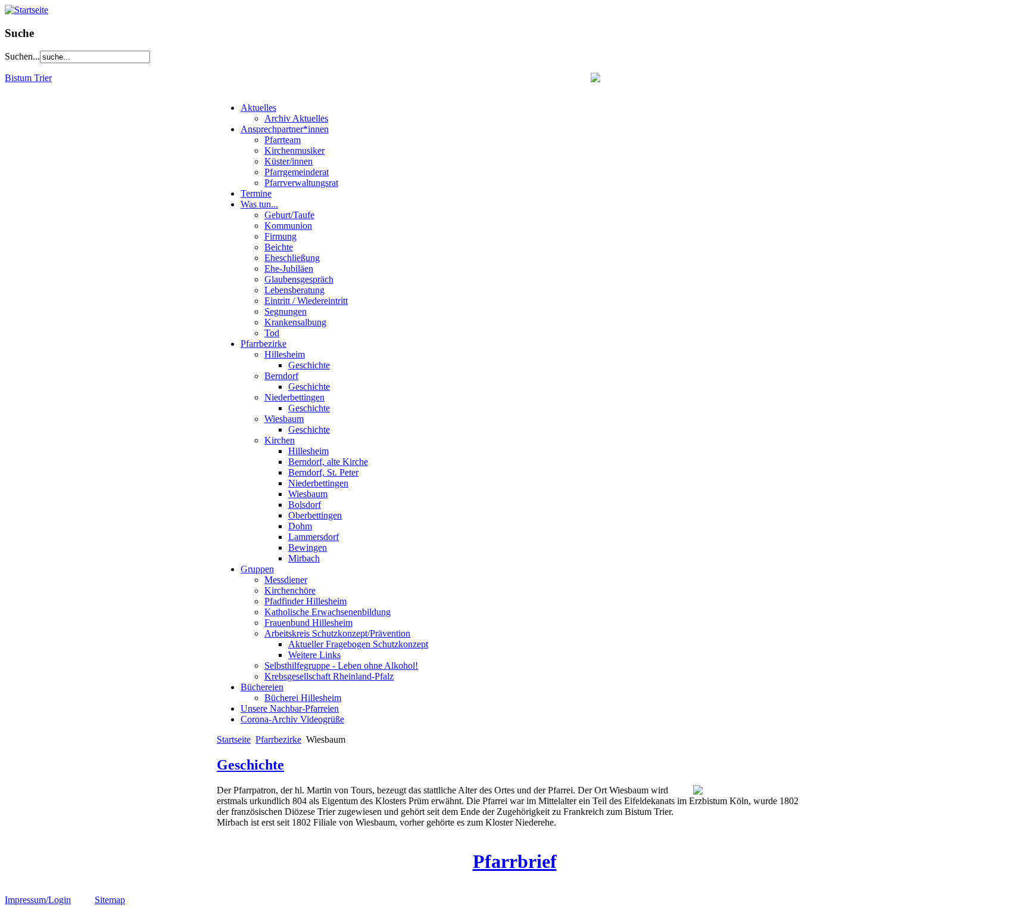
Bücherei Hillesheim (302, 698)
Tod (271, 333)
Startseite (234, 739)
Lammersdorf (313, 537)
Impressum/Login (38, 900)
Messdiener (285, 580)
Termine (256, 193)
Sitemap (110, 900)
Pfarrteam (282, 140)
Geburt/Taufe (289, 215)
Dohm (300, 526)
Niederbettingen (294, 397)
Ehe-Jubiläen (288, 268)
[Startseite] (26, 10)
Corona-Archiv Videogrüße (292, 719)
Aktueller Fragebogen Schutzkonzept (358, 644)
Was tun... (259, 204)
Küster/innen (288, 161)
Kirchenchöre (290, 590)
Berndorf (281, 376)
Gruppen (257, 569)
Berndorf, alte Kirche (328, 462)
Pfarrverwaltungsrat (301, 183)
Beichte (278, 247)
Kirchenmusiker (294, 150)
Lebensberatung (294, 290)
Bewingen (307, 547)
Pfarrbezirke (263, 344)
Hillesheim (284, 354)
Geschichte (309, 365)
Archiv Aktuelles (296, 118)
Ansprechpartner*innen (285, 129)
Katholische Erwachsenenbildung (327, 612)
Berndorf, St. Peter (323, 472)
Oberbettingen (315, 515)
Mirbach (304, 558)
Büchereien (262, 687)
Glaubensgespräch (298, 279)
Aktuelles (258, 108)
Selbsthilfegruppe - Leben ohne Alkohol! (341, 665)
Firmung (280, 236)
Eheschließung (292, 258)
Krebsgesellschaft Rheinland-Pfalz (329, 676)
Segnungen (285, 311)
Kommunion (288, 226)
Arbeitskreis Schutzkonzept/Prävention (337, 633)
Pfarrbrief (515, 861)
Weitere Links (314, 655)
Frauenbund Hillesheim (308, 623)
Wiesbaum (284, 419)
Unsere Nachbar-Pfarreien (290, 708)
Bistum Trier (28, 78)
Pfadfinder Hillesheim (305, 601)
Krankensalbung (295, 322)
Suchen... (22, 56)
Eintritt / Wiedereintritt (306, 301)
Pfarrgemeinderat (296, 172)
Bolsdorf (304, 505)
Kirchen (279, 440)
